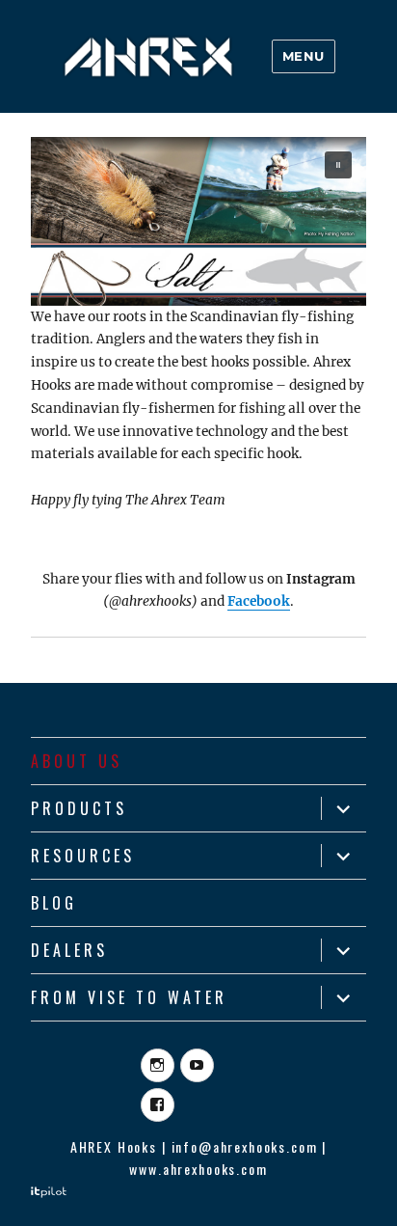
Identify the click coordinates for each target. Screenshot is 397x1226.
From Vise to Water (129, 997)
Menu (303, 56)
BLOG (54, 902)
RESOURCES (83, 855)
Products (79, 808)
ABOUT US (76, 761)
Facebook (258, 601)
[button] (199, 221)
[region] (199, 221)
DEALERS (69, 950)
